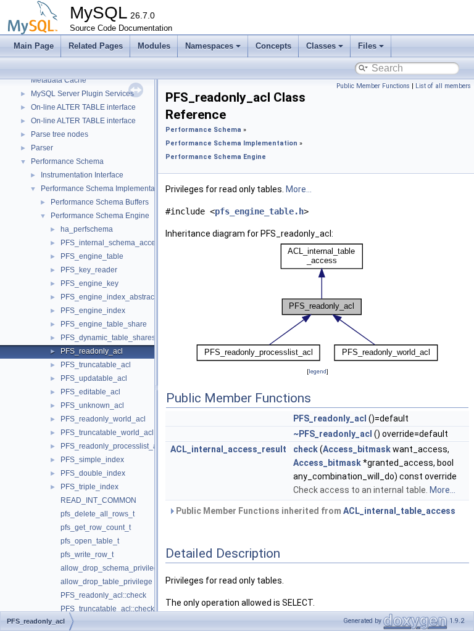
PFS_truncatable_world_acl (107, 432)
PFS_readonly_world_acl (103, 419)
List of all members (443, 86)
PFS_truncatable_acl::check (107, 609)
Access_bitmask (357, 449)
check (305, 449)
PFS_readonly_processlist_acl (111, 446)
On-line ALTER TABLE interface (83, 107)
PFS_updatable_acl (93, 378)
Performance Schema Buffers (100, 202)
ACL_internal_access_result (228, 449)
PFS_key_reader (88, 270)
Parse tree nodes (59, 134)
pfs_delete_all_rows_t (97, 514)
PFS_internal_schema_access (111, 242)
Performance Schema (67, 161)
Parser (42, 148)
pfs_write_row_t (87, 554)
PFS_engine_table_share (103, 324)
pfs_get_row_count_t (95, 527)
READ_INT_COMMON (98, 500)
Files (367, 46)
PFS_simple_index (92, 459)
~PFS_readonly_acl (332, 434)
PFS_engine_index (92, 310)
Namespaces (209, 46)
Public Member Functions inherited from (314, 511)
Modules (154, 46)
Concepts (273, 46)
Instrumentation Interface (82, 175)
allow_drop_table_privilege (106, 581)
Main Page (34, 46)
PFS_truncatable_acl (95, 364)
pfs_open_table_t (89, 541)
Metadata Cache (58, 80)
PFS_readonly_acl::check (103, 595)
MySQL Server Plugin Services (82, 93)
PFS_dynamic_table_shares (108, 337)
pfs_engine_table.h (259, 211)
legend (317, 371)
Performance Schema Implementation (104, 188)
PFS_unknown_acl (92, 405)
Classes (321, 46)
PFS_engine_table (91, 256)
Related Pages (96, 46)
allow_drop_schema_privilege (111, 568)
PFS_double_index (92, 473)
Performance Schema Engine (100, 215)
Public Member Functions (373, 86)
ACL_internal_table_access (399, 511)
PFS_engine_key (89, 283)
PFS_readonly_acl (91, 351)
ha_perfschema (86, 229)
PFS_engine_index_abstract (108, 297)
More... (299, 189)
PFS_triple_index (89, 486)
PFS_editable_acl (90, 392)
